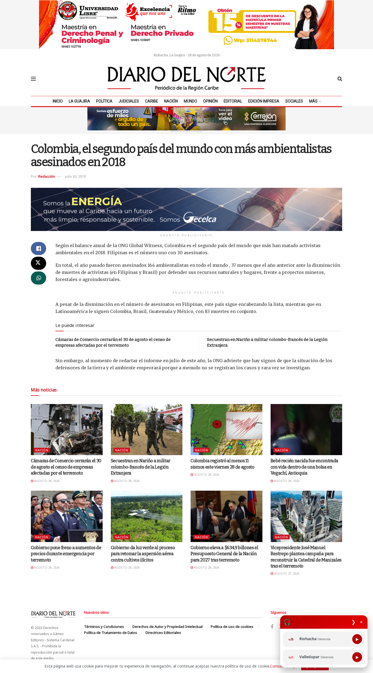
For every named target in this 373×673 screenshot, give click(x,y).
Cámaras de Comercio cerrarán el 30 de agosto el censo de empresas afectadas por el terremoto (66, 467)
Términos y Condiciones (104, 626)
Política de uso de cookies (232, 626)
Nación (171, 101)
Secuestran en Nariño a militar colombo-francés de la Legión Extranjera (140, 467)
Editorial (233, 101)
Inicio (58, 101)
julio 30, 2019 (75, 176)
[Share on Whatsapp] (38, 278)
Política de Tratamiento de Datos (110, 632)
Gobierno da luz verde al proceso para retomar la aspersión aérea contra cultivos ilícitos (143, 554)
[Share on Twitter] (38, 263)
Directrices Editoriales (163, 632)
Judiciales (129, 101)
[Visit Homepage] (187, 79)
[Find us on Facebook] (272, 627)
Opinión (210, 101)
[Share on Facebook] (38, 248)
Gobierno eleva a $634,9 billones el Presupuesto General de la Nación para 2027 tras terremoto (224, 554)
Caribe (151, 101)
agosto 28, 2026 (46, 481)
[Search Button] (340, 79)
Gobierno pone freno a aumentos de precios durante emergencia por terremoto (66, 554)
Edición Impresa (263, 101)
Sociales (294, 101)
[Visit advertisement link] (186, 24)
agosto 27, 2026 (286, 573)
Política (104, 101)
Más (313, 101)
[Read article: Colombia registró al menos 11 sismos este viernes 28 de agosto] (226, 429)
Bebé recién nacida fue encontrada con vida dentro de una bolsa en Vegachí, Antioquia (304, 467)
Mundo (190, 101)
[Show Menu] (33, 79)
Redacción (46, 176)
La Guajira (79, 101)
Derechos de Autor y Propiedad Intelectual (167, 626)
